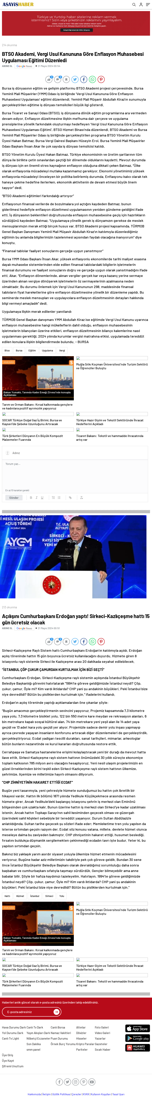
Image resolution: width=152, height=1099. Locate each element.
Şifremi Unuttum (12, 1066)
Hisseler (81, 1038)
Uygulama (47, 350)
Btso (7, 350)
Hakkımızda (34, 1094)
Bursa (19, 350)
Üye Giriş (7, 1055)
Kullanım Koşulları (101, 1094)
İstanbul (34, 896)
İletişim (47, 1094)
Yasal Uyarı (118, 1094)
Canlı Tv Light (10, 1038)
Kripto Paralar (85, 1044)
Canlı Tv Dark (35, 1027)
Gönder (14, 497)
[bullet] (59, 497)
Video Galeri (102, 1033)
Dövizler (81, 1033)
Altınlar (81, 1027)
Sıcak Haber (102, 1049)
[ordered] (53, 497)
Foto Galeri (102, 1027)
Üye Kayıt (8, 1060)
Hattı (7, 896)
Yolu (61, 896)
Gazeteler (101, 1044)
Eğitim (32, 350)
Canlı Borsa (58, 1027)
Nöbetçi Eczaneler (38, 1038)
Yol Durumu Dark (12, 1033)
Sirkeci (49, 896)
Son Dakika (34, 1044)
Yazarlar (100, 1038)
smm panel (33, 1049)
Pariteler (82, 1049)
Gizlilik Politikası (61, 1094)
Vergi (62, 350)
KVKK (86, 1094)
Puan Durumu (59, 1038)
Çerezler (76, 1094)
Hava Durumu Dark (14, 1027)
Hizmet (20, 896)
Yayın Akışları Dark (38, 1033)
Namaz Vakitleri (61, 1033)
